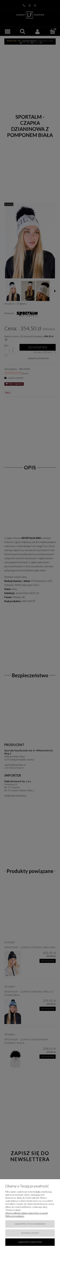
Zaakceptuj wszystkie (30, 1242)
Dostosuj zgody (30, 1233)
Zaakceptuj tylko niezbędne (30, 1224)
